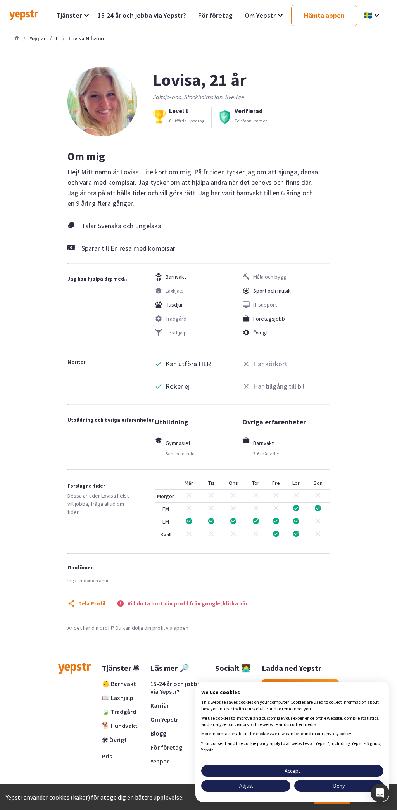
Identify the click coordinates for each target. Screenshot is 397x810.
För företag (166, 747)
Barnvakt (176, 276)
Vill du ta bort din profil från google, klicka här (188, 603)
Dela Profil (91, 603)
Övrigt (260, 332)
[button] (380, 793)
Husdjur (174, 304)
